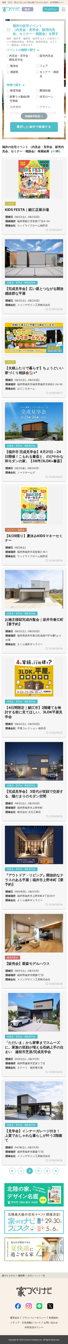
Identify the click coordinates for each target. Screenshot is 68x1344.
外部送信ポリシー (34, 1327)
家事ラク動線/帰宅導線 (20, 98)
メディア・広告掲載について (25, 1322)
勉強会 (14, 65)
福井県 (21, 1275)
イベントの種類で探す (21, 50)
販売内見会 (46, 55)
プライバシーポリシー (34, 1317)
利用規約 (53, 1317)
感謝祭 (14, 72)
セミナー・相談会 (49, 74)
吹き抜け (15, 113)
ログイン (52, 9)
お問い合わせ (51, 1322)
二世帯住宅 (46, 119)
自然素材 (15, 107)
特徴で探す (14, 85)
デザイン (45, 107)
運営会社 (14, 1317)
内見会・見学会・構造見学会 (20, 58)
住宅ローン (46, 96)
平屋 (13, 119)
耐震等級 (15, 90)
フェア (44, 65)
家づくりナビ (8, 1275)
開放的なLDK (48, 113)
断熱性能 (45, 90)
